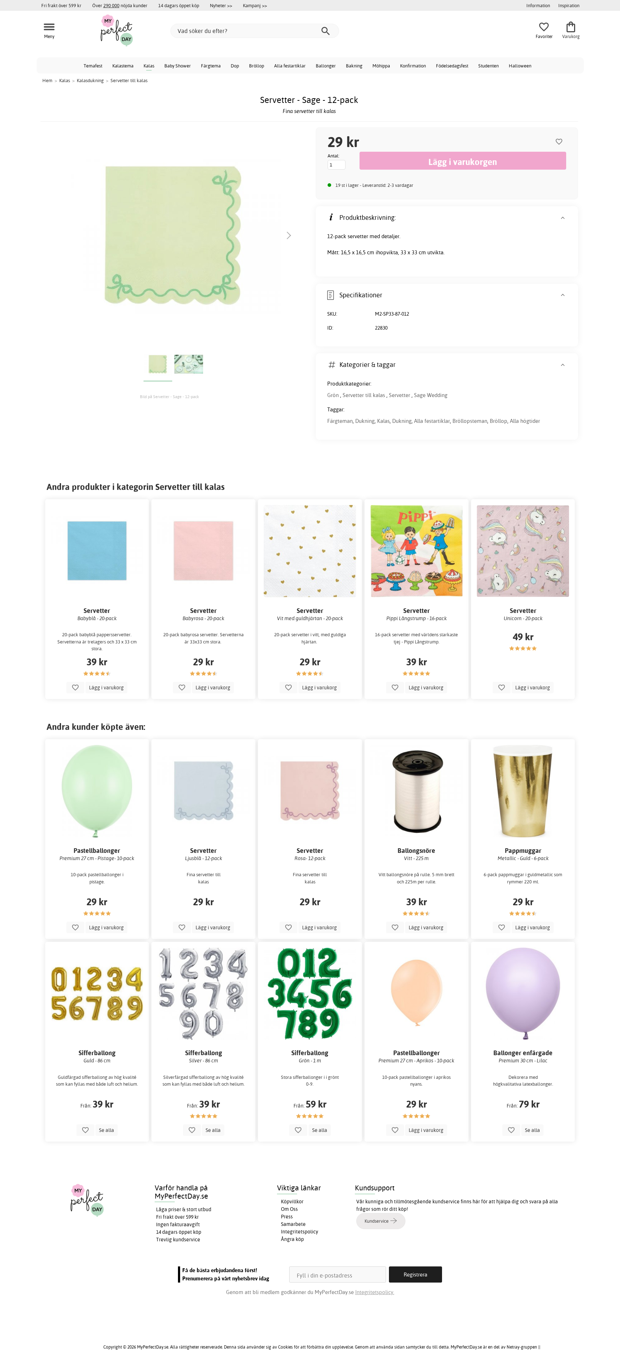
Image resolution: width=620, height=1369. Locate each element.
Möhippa (381, 66)
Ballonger (326, 66)
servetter (358, 236)
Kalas (149, 66)
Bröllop (256, 66)
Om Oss (289, 1209)
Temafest (93, 66)
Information (538, 5)
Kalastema (122, 66)
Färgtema (211, 66)
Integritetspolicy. (374, 1292)
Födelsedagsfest (452, 66)
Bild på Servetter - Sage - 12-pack (169, 396)
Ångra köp (292, 1239)
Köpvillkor (292, 1201)
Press (287, 1216)
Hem (47, 80)
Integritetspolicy (299, 1231)
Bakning (354, 66)
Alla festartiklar (290, 66)
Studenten (488, 66)
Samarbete (293, 1224)
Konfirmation (413, 66)
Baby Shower (177, 66)
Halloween (520, 66)
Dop (235, 66)
